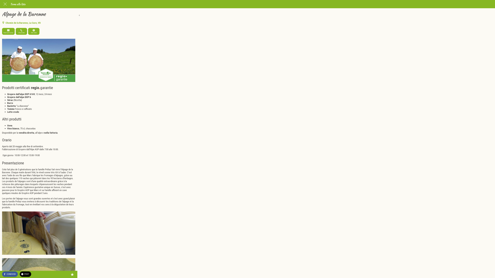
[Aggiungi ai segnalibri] (72, 274)
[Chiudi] (5, 4)
